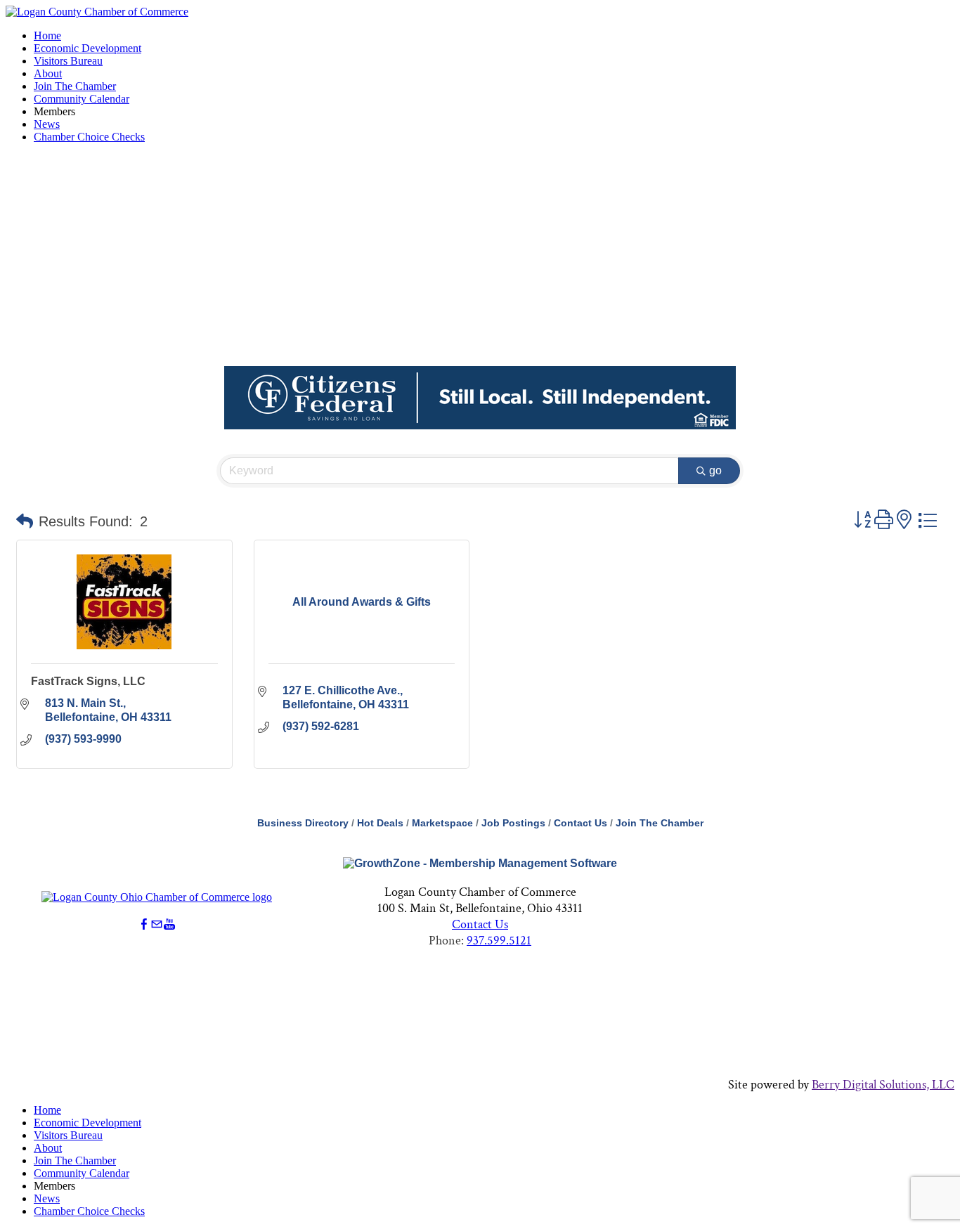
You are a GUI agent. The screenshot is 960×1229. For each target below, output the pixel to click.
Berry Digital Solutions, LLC (883, 1085)
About (48, 73)
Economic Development (87, 48)
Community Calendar (81, 99)
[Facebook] (144, 924)
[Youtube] (169, 924)
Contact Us (580, 823)
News (47, 124)
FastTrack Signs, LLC (88, 681)
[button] (24, 521)
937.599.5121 (499, 940)
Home (47, 35)
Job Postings (513, 823)
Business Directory (303, 823)
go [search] (715, 470)
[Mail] (156, 924)
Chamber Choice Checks (89, 137)
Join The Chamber (75, 86)
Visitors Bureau (68, 61)
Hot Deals (380, 823)
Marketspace (442, 823)
